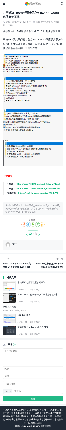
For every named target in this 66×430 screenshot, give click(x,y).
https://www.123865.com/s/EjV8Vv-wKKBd (38, 188)
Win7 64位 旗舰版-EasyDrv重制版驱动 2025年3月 (49, 262)
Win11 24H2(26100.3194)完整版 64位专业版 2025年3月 (17, 262)
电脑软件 (40, 21)
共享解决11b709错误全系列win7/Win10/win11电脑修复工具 (32, 210)
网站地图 (46, 425)
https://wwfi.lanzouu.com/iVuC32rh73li (38, 193)
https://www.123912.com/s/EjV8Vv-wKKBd (38, 183)
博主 (14, 243)
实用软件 (48, 21)
